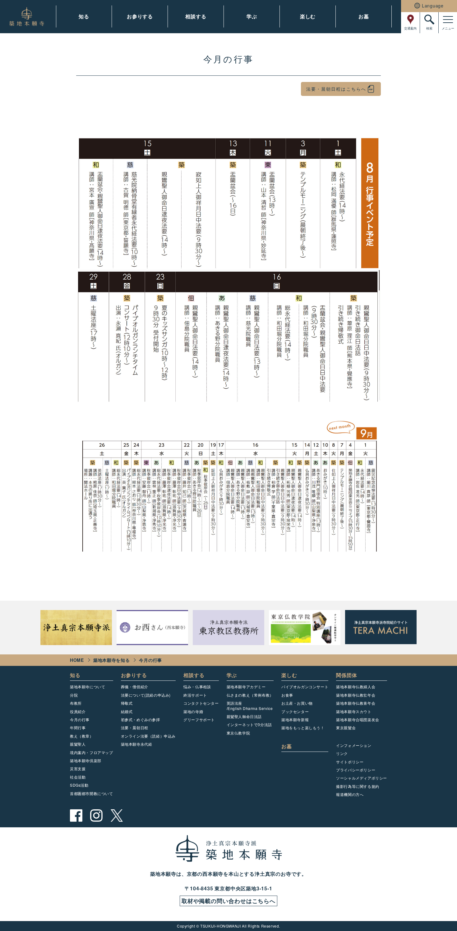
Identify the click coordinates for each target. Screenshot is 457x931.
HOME (77, 660)
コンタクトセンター (201, 703)
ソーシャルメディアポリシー (361, 777)
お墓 (363, 16)
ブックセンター (295, 711)
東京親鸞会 (346, 727)
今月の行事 (80, 719)
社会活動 (77, 777)
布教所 (76, 703)
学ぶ (252, 16)
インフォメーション (353, 745)
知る (84, 16)
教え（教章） (82, 736)
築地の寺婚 (193, 711)
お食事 (287, 695)
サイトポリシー (349, 761)
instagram (96, 815)
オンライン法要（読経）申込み (148, 736)
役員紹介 (77, 711)
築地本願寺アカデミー (246, 686)
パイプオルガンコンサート (304, 686)
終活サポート (195, 695)
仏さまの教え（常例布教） (250, 695)
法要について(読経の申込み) (146, 695)
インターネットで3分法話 (249, 724)
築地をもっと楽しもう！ (303, 727)
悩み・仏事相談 (197, 686)
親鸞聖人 (77, 744)
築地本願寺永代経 (136, 744)
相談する (195, 16)
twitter (116, 815)
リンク (342, 753)
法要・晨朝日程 (134, 727)
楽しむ (308, 16)
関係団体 (346, 675)
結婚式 (127, 711)
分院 (74, 695)
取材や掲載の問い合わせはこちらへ (228, 901)
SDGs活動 (79, 785)
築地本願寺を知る (111, 660)
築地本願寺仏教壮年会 (355, 695)
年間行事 (77, 727)
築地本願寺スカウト (353, 711)
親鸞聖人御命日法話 (244, 716)
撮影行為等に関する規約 (357, 786)
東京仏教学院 (238, 732)
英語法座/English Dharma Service (250, 705)
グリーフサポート (199, 719)
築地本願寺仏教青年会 (355, 703)
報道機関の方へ (349, 794)
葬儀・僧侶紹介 (134, 686)
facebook (76, 815)
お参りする (140, 16)
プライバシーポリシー (355, 769)
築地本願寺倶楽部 (85, 760)
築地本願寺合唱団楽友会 (357, 719)
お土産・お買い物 (297, 703)
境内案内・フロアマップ (91, 752)
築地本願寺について (87, 686)
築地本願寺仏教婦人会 (355, 686)
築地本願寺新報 (295, 719)
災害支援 (77, 768)
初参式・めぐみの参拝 (140, 719)
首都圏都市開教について (91, 793)
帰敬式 (127, 703)
